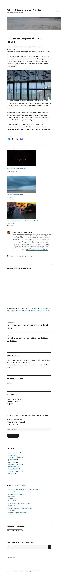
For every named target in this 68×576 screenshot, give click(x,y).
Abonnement (13, 436)
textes (10, 473)
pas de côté (12, 466)
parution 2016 (11, 562)
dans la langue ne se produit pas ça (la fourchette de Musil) (22, 221)
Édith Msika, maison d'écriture (25, 10)
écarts (9, 566)
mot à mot (11, 462)
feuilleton (11, 455)
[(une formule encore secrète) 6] (30, 184)
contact (9, 383)
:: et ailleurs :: (11, 558)
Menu (57, 11)
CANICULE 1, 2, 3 (13, 499)
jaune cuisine (12, 460)
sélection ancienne (14, 471)
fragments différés (14, 457)
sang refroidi (28, 256)
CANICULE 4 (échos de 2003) (17, 494)
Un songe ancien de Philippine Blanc (20, 508)
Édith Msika (12, 256)
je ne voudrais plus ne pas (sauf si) (19, 503)
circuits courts (13, 453)
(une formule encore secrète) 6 (15, 194)
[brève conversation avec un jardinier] (30, 158)
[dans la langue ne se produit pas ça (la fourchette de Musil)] (30, 210)
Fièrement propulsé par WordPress (34, 571)
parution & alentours (15, 464)
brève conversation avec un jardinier (16, 168)
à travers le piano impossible (17, 513)
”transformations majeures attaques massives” (24, 489)
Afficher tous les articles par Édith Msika (37, 249)
